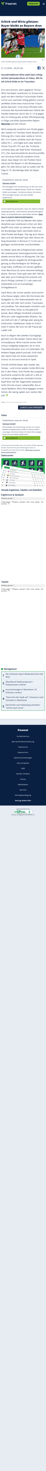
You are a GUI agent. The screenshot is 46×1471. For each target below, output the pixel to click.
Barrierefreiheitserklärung (23, 741)
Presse (23, 779)
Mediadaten (23, 784)
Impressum (23, 747)
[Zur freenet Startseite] (8, 3)
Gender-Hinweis (23, 774)
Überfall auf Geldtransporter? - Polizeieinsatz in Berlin (19, 683)
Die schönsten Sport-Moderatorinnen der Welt (24, 675)
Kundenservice (23, 736)
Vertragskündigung (23, 795)
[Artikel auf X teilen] (43, 68)
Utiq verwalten (23, 763)
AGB (23, 768)
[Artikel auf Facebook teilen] (39, 68)
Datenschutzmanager (23, 757)
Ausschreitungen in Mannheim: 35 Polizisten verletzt (21, 691)
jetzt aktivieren (12, 201)
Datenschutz (23, 752)
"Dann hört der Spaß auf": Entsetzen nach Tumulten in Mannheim (25, 698)
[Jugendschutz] (23, 812)
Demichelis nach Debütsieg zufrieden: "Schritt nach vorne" (23, 706)
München (5, 123)
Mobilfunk (33, 3)
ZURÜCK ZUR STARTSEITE (31, 407)
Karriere (23, 790)
